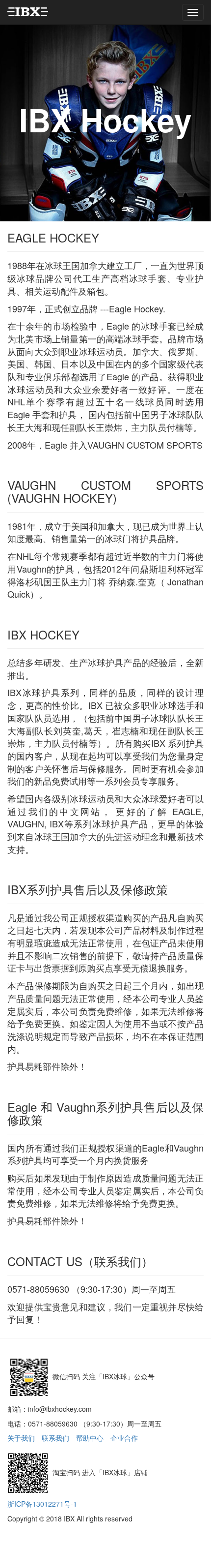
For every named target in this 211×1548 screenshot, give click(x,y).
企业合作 (124, 1438)
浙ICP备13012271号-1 (42, 1504)
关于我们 (21, 1438)
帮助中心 (90, 1438)
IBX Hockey (105, 119)
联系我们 (55, 1438)
